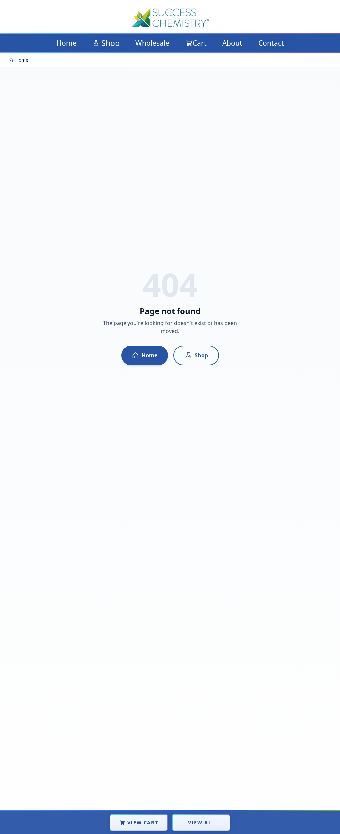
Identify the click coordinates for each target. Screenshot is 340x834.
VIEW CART (143, 822)
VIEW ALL (201, 822)
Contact (271, 43)
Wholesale (152, 43)
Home (66, 43)
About (232, 43)
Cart (200, 43)
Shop (110, 43)
